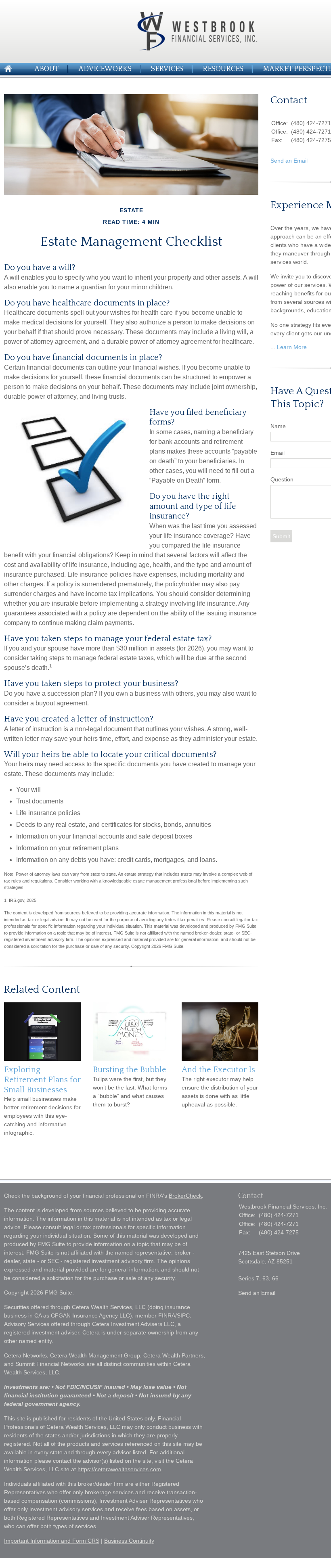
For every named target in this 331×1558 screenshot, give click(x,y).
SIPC (183, 1315)
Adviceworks (105, 69)
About (46, 69)
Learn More (292, 347)
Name (278, 426)
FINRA (166, 1315)
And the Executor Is (218, 1069)
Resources (223, 69)
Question (281, 479)
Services (167, 69)
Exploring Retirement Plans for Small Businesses (42, 1079)
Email (277, 453)
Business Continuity (129, 1540)
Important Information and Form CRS (51, 1540)
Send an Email (289, 160)
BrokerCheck (185, 1195)
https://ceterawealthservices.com (119, 1469)
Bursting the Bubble (129, 1069)
